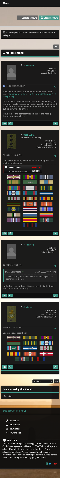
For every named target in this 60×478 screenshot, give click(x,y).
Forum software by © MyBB (14, 411)
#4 (55, 328)
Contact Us (13, 421)
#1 (55, 86)
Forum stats (14, 429)
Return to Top (14, 433)
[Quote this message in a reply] (55, 123)
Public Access (47, 32)
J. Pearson (28, 65)
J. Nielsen (28, 307)
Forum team (14, 425)
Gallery (5, 35)
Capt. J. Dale (29, 135)
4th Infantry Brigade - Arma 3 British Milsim (22, 32)
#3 (55, 266)
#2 (55, 156)
